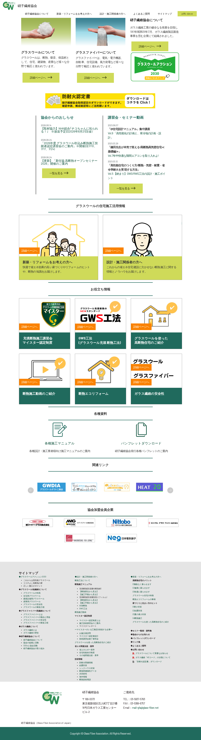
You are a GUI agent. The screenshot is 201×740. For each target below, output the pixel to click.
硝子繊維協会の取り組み (33, 655)
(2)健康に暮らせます (141, 595)
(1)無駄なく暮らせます (142, 591)
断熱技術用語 (85, 686)
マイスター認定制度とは (89, 627)
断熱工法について (82, 587)
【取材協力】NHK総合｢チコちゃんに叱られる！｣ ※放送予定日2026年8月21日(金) (69, 130)
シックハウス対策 (87, 675)
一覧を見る (56, 173)
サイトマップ (165, 13)
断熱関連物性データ (88, 678)
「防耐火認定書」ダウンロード (148, 668)
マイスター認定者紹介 (88, 643)
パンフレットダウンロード (141, 443)
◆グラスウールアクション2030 (32, 583)
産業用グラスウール (32, 608)
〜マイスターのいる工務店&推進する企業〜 (93, 636)
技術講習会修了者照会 (88, 646)
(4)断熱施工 (137, 625)
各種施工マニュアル (60, 443)
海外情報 (83, 683)
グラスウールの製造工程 (33, 614)
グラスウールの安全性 (33, 611)
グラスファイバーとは (33, 621)
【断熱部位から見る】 (88, 598)
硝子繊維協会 (27, 6)
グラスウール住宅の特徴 (143, 602)
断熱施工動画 (80, 619)
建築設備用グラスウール (33, 605)
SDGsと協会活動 (30, 652)
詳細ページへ (147, 46)
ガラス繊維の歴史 (31, 639)
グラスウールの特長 (32, 600)
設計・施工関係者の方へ (113, 13)
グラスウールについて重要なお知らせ (152, 660)
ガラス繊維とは (30, 637)
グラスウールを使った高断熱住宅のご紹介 (93, 649)
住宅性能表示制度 (87, 659)
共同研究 (83, 681)
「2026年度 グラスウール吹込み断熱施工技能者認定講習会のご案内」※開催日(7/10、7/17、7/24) (69, 146)
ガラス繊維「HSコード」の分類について (153, 664)
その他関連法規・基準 (88, 662)
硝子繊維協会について (37, 13)
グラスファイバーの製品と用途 (36, 624)
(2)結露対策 (137, 617)
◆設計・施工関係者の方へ (86, 583)
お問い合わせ (187, 14)
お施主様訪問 (85, 640)
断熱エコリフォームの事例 (144, 606)
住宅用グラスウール (32, 602)
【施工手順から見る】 (88, 601)
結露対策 (83, 672)
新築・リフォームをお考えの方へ (74, 13)
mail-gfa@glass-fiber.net (145, 714)
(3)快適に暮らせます (141, 598)
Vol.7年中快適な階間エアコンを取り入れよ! (133, 155)
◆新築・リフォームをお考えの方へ (146, 583)
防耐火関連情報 (86, 669)
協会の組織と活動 (31, 649)
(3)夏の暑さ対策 (139, 621)
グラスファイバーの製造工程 (35, 629)
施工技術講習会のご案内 (89, 630)
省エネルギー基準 (87, 656)
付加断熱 (83, 612)
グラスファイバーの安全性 (34, 627)
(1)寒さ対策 (137, 614)
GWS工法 (83, 615)
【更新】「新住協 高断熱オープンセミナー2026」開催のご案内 (69, 162)
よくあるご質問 (141, 13)
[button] (31, 490)
